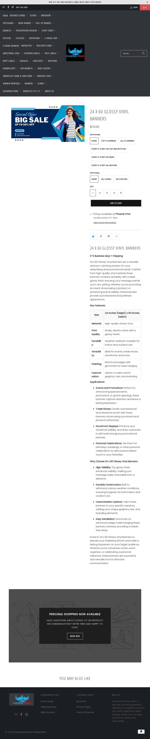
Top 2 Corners (108, 140)
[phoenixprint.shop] (75, 53)
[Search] (143, 53)
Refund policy (48, 712)
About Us (81, 701)
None (94, 140)
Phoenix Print (39, 732)
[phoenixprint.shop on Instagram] (12, 7)
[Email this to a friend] (116, 236)
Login (135, 7)
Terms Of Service (85, 712)
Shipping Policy (49, 706)
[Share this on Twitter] (93, 236)
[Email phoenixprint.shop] (3, 7)
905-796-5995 (22, 7)
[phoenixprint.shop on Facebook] (8, 7)
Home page (47, 701)
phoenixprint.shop (22, 732)
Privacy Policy (83, 706)
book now (75, 636)
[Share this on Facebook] (101, 236)
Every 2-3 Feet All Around (104, 165)
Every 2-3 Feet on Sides (103, 157)
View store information (104, 222)
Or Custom (121, 179)
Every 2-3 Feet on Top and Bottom (109, 149)
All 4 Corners (127, 140)
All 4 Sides (106, 179)
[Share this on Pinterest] (108, 236)
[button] (19, 15)
